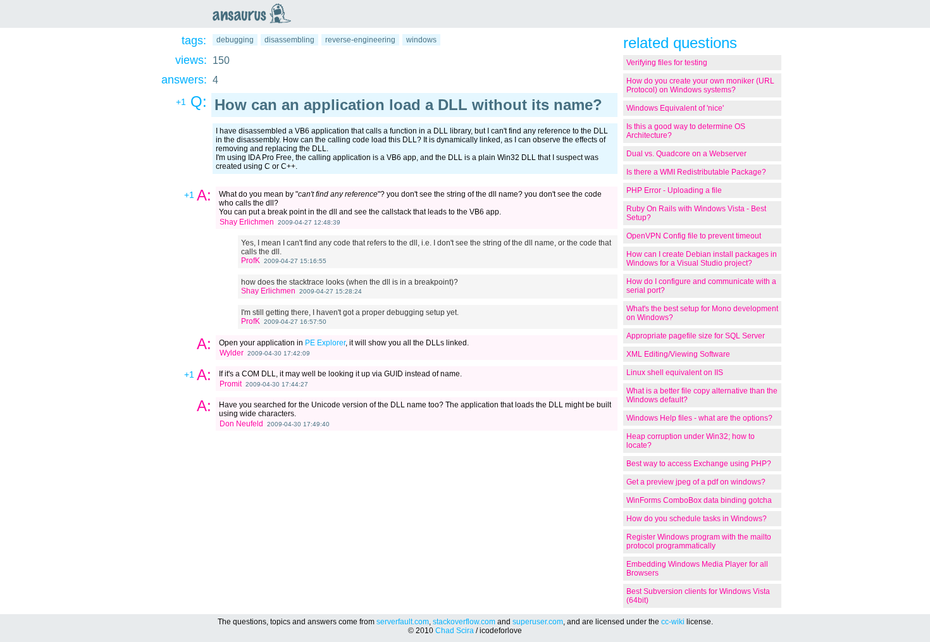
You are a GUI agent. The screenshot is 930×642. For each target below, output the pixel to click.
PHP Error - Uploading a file (674, 190)
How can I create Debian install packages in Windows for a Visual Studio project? (701, 259)
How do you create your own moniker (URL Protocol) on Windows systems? (700, 85)
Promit (231, 384)
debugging (235, 39)
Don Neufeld (241, 423)
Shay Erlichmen (247, 222)
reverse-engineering (360, 39)
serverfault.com (402, 621)
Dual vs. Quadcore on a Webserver (686, 153)
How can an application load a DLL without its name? (408, 104)
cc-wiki (673, 621)
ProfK (250, 260)
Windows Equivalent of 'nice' (675, 108)
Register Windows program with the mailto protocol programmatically (698, 541)
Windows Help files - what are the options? (699, 418)
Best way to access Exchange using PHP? (698, 463)
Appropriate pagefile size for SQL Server (695, 335)
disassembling (289, 39)
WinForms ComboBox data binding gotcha (699, 500)
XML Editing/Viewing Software (678, 354)
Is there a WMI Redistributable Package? (696, 172)
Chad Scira (454, 630)
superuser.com (537, 621)
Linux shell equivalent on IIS (674, 372)
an (255, 13)
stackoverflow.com (464, 621)
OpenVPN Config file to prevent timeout (693, 235)
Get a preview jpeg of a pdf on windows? (696, 482)
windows (421, 39)
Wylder (232, 353)
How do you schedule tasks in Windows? (696, 518)
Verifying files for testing (666, 62)
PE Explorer (325, 342)
